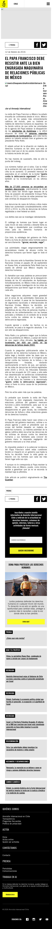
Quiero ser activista (11, 842)
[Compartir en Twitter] (44, 45)
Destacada (10, 670)
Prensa (8, 491)
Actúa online (8, 839)
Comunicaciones (10, 871)
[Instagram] (33, 919)
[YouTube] (46, 919)
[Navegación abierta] (48, 4)
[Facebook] (27, 919)
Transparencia (9, 819)
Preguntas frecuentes (12, 821)
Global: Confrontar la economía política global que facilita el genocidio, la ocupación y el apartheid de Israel (25, 701)
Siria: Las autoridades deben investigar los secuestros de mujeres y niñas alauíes (21, 748)
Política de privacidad (12, 823)
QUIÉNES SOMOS (11, 809)
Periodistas (7, 868)
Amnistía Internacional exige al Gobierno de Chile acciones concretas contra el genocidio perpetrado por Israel (25, 679)
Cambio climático (13, 782)
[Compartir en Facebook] (37, 45)
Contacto (6, 855)
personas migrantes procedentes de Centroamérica (26, 134)
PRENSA (6, 861)
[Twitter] (40, 919)
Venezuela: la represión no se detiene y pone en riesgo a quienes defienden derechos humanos (23, 768)
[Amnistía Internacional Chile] (4, 4)
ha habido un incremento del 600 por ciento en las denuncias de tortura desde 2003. (26, 342)
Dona (5, 837)
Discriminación (12, 741)
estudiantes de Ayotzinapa (24, 131)
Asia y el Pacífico (13, 650)
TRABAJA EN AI (10, 895)
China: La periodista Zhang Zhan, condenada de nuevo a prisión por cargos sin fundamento (23, 657)
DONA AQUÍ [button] (26, 622)
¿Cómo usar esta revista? (15, 638)
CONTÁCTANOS (10, 848)
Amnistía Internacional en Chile (16, 816)
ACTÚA (6, 829)
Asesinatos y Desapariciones (17, 761)
